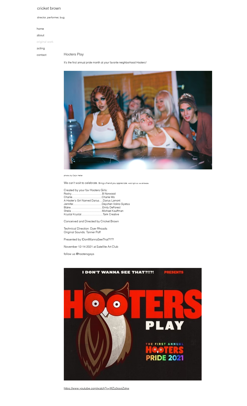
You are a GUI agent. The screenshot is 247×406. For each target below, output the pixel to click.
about (40, 35)
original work (45, 41)
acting (41, 48)
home (40, 28)
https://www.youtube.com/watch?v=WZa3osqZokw (96, 388)
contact (41, 55)
